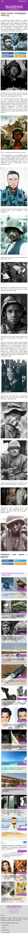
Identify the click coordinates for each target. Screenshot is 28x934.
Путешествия (5, 932)
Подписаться (22, 1)
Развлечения (5, 925)
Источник (2, 566)
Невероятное (5, 930)
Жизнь (3, 927)
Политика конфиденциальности (10, 922)
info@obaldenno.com (14, 913)
